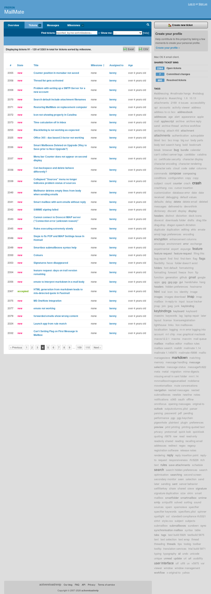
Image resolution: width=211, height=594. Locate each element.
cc (155, 159)
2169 (174, 103)
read (181, 436)
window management (187, 568)
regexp (192, 445)
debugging (172, 197)
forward (172, 272)
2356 (10, 281)
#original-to (160, 98)
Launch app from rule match (50, 323)
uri (185, 558)
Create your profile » (168, 47)
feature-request (183, 253)
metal (165, 371)
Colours (38, 255)
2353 (10, 263)
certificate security (170, 159)
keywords (171, 316)
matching (194, 358)
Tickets (31, 25)
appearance (188, 117)
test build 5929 (177, 535)
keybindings (162, 310)
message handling (176, 362)
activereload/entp (50, 584)
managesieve (162, 358)
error (186, 244)
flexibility (159, 263)
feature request (163, 253)
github (183, 277)
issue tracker (194, 301)
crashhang (160, 188)
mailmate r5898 (188, 352)
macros (175, 339)
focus (169, 263)
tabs (156, 535)
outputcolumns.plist (176, 409)
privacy (158, 432)
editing (185, 229)
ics (176, 292)
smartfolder (172, 498)
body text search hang (167, 145)
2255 (10, 130)
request (162, 460)
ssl (168, 516)
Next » (97, 347)
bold (185, 145)
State (20, 65)
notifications (161, 399)
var (202, 563)
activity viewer (181, 107)
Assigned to (116, 65)
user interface (164, 563)
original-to (198, 404)
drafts (191, 220)
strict (157, 521)
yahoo (186, 572)
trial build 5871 (197, 548)
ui (179, 553)
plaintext (174, 422)
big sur (185, 140)
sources (159, 507)
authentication (180, 135)
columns (202, 168)
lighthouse (160, 325)
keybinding (187, 306)
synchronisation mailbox (168, 530)
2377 (10, 308)
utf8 (183, 563)
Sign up (203, 4)
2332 (10, 333)
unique (158, 558)
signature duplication (166, 493)
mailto (202, 352)
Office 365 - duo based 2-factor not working (59, 137)
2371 (10, 107)
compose (175, 173)
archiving (159, 130)
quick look (185, 432)
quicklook (198, 432)
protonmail (171, 432)
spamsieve (180, 507)
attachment (187, 130)
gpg (164, 282)
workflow (159, 572)
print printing (172, 427)
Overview (13, 25)
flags (202, 258)
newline (187, 394)
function (159, 277)
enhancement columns (183, 239)
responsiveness (178, 460)
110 (88, 347)
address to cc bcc (165, 112)
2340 (10, 192)
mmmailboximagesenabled (170, 381)
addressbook (185, 112)
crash (196, 182)
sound (197, 502)
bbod (157, 140)
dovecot (159, 220)
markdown (180, 357)
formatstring (186, 268)
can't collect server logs (168, 154)
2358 (10, 80)
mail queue (199, 339)
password (170, 413)
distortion (181, 216)
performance (161, 418)
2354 (10, 272)
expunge (186, 249)
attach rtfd (173, 130)
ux (188, 563)
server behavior (188, 484)
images (158, 297)
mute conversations (186, 385)
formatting (160, 272)
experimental (161, 249)
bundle (185, 150)
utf (177, 563)
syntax (189, 530)
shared (182, 488)
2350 (10, 255)
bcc (164, 140)
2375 (10, 300)
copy (188, 178)
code (184, 168)
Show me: (107, 33)
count (168, 183)
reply (170, 455)
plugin (184, 422)
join (164, 306)
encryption (161, 239)
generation (171, 277)
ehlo (193, 229)
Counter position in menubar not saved (56, 73)
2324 (10, 323)
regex (182, 445)
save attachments (179, 465)
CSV (145, 49)
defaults (159, 201)
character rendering (190, 164)
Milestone (98, 65)
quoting (158, 436)
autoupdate (197, 135)
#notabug (198, 93)
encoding (188, 234)
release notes (188, 450)
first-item (186, 258)
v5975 (195, 563)
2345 (10, 228)
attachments (162, 135)
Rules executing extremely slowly (53, 228)
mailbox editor (173, 343)
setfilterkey (160, 488)
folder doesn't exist (186, 263)
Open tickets (169, 68)
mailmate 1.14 (192, 348)
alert (177, 117)
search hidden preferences (181, 470)
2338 (10, 170)
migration (175, 371)
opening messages (179, 404)
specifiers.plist (187, 511)
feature (197, 248)
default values (188, 197)
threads (171, 544)
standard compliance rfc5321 (188, 516)
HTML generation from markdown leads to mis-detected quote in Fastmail (58, 291)
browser (167, 150)
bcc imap (173, 140)
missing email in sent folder (170, 376)
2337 (10, 158)
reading (179, 441)
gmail (192, 277)
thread (195, 539)
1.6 (186, 98)
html (157, 291)
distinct (169, 216)
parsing (158, 413)
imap (190, 296)
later (203, 316)
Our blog (68, 584)
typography (169, 553)
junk (177, 306)
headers (159, 286)
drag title (201, 220)
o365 (173, 399)
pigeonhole (160, 422)
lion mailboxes (184, 325)
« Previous (16, 347)
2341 (10, 202)
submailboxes (178, 525)
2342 (10, 209)
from (190, 272)
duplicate (159, 229)
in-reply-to (171, 301)
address (196, 107)
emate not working (44, 308)
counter (177, 183)
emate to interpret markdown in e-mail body (59, 281)
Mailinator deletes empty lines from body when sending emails (57, 192)
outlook (158, 409)
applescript (167, 121)
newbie (176, 394)
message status (176, 367)
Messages (53, 25)
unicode (194, 553)
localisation (161, 329)
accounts (164, 107)
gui (181, 282)
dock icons (195, 216)
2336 (10, 147)
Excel (131, 49)
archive (180, 121)
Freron (9, 7)
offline (189, 399)
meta (157, 371)
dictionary (160, 211)
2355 (10, 73)
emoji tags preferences (167, 234)
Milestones (71, 25)
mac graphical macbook (191, 334)
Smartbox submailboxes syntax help (55, 247)
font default (170, 268)
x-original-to (174, 572)
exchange (196, 244)
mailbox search (163, 348)
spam (168, 507)
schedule (197, 465)
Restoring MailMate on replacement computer (60, 107)
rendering (159, 455)
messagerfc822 (197, 367)
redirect (172, 445)
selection (191, 479)
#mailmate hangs (180, 93)
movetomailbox (163, 385)
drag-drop (159, 225)
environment (174, 244)
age (170, 117)
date (194, 192)
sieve (191, 488)
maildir (178, 348)
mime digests (191, 371)
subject (179, 521)
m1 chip (170, 334)
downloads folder (175, 220)
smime (202, 498)
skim (190, 493)
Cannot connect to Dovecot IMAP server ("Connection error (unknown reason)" (57, 219)
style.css (167, 521)
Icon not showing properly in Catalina (55, 114)
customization (162, 192)
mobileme (193, 381)
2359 (10, 90)
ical (164, 292)
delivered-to (175, 206)
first (176, 258)
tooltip (157, 548)
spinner (202, 511)
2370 (10, 99)
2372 (10, 114)
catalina (201, 154)
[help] (146, 32)
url (189, 558)
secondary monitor (165, 479)
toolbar (197, 544)
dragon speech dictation (181, 225)
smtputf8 (167, 502)
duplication (173, 229)
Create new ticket (182, 25)
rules (164, 464)
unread (168, 558)
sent (174, 484)
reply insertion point (186, 455)
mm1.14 (193, 376)
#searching (175, 98)
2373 (10, 122)
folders (158, 268)
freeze (182, 272)
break (157, 150)
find (170, 258)
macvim (187, 339)
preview (158, 427)
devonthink (190, 206)
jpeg (170, 306)
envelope (159, 244)
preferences (197, 422)
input (182, 301)
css (170, 188)
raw (175, 436)
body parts (197, 140)
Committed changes (174, 74)
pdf (180, 413)
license (167, 320)
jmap (157, 306)
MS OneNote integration (47, 300)
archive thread (170, 126)
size (183, 493)
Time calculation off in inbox (50, 122)
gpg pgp (172, 282)
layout (157, 320)
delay (168, 201)
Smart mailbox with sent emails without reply (60, 202)
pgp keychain (185, 418)
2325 (10, 137)
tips (180, 544)
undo (185, 553)
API (83, 584)
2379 (10, 316)
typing (157, 553)
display (182, 211)
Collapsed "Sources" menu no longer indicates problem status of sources (55, 181)
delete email (190, 201)
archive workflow (191, 126)
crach (187, 183)
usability (198, 558)
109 (79, 347)
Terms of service (106, 584)
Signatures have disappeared (51, 263)
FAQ (77, 584)
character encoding (165, 164)
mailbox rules (192, 343)
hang (202, 282)
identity (184, 292)
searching (176, 474)
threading (159, 544)
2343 (10, 219)
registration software (166, 450)
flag (195, 258)
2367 (10, 291)
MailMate (14, 11)
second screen (192, 474)
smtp (157, 502)
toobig (187, 544)
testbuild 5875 (196, 535)
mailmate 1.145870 (165, 352)
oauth (181, 399)
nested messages (178, 390)
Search (148, 25)
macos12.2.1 (162, 339)
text (156, 539)
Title (36, 65)
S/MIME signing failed (46, 209)
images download (175, 297)
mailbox (158, 343)
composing (189, 173)
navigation (160, 390)
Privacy (91, 584)
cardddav (189, 154)
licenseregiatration (184, 320)
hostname (196, 286)
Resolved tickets (172, 80)
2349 (10, 247)
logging (173, 329)
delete (177, 201)
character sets (162, 168)
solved (178, 502)
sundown (193, 525)
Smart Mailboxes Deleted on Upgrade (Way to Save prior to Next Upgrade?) (60, 147)
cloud (176, 168)
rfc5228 (194, 460)
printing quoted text (193, 427)
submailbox (161, 525)
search (159, 469)
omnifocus (160, 404)
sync (203, 525)
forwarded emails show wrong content (56, 316)
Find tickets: (48, 33)
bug (176, 149)
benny (113, 73)
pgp (173, 418)
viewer (158, 568)
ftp (196, 272)
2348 (10, 238)
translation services (174, 548)
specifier (194, 507)
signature (201, 488)
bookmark (195, 145)
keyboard (178, 311)
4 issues (183, 103)
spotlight (159, 516)
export (175, 249)
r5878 (168, 436)
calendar (195, 150)
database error (181, 192)
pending (188, 413)
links (171, 325)
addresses (160, 117)
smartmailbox (189, 498)
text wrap (184, 539)
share (172, 488)
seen (181, 479)
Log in (191, 4)
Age (130, 65)
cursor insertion (184, 188)
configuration (175, 178)
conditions (160, 178)
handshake (191, 282)
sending (165, 484)
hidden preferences (176, 286)
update (178, 558)
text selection (169, 539)
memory (159, 362)
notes (197, 394)
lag (181, 316)
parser (193, 409)
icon (170, 292)
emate (201, 229)
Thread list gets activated (48, 80)
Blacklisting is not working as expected (56, 130)
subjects (190, 521)
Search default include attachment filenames (60, 99)
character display (193, 159)
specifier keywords (165, 511)
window (168, 568)
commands (160, 173)
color (192, 168)
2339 (10, 181)
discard (172, 211)
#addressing (161, 93)
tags (163, 535)
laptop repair (191, 316)
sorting (188, 502)
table (197, 530)
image (193, 292)
